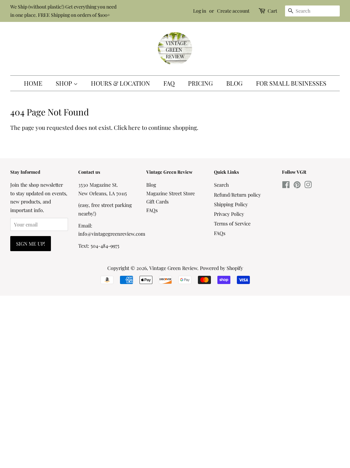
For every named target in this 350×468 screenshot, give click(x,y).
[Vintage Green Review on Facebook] (286, 185)
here (134, 127)
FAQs (152, 210)
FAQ (169, 83)
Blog (234, 83)
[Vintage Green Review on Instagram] (308, 185)
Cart (272, 11)
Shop (64, 83)
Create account (233, 11)
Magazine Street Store (170, 193)
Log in (199, 11)
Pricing (200, 83)
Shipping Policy (231, 204)
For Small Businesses (291, 83)
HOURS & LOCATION (120, 83)
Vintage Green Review (173, 267)
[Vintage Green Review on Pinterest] (297, 185)
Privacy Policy (229, 213)
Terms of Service (232, 223)
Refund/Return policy (237, 194)
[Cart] (262, 10)
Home (33, 83)
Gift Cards (157, 201)
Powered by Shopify (221, 267)
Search (221, 184)
